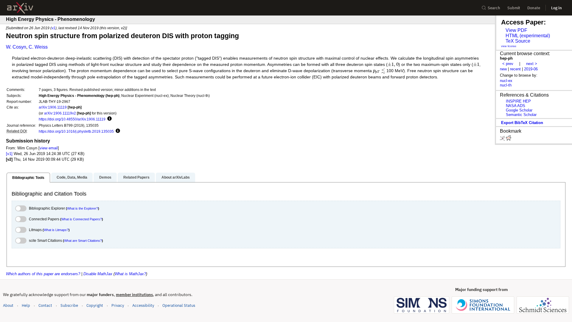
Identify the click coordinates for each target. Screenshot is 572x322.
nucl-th (506, 85)
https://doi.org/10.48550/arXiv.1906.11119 (72, 119)
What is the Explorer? (82, 208)
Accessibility (143, 305)
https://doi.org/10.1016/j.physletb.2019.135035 (76, 131)
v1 (53, 28)
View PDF (516, 30)
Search (494, 7)
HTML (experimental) (528, 35)
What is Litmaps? (56, 230)
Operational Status (178, 305)
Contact (45, 305)
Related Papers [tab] (136, 177)
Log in (556, 7)
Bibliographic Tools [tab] (28, 178)
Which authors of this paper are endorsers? (43, 274)
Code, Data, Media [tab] (72, 177)
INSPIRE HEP (518, 101)
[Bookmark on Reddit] (508, 139)
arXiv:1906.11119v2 (60, 113)
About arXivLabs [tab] (175, 177)
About (8, 305)
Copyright (94, 305)
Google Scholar (519, 110)
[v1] (9, 153)
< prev (507, 63)
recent (515, 69)
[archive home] (20, 8)
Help (26, 305)
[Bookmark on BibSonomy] (503, 139)
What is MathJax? (130, 274)
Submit (513, 7)
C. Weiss (38, 46)
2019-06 (531, 69)
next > (531, 63)
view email (49, 148)
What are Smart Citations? (83, 240)
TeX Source (518, 41)
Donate (533, 7)
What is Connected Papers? (81, 219)
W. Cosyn (16, 46)
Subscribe (69, 305)
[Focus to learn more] (108, 119)
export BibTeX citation (522, 122)
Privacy (117, 305)
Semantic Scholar (521, 114)
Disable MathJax (97, 274)
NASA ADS (515, 105)
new (503, 69)
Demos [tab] (105, 177)
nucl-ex (506, 80)
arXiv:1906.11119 (53, 107)
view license (508, 46)
